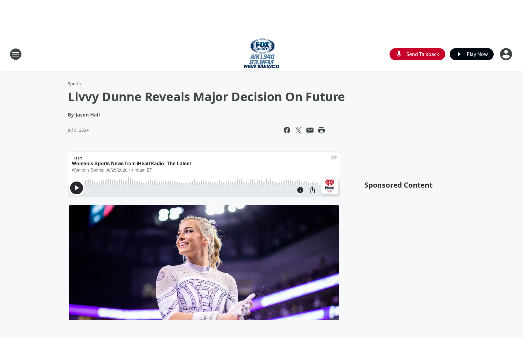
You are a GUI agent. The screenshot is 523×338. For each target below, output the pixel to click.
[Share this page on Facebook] (287, 130)
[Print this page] (321, 130)
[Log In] (506, 54)
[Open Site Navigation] (16, 54)
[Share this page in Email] (310, 130)
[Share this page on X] (298, 130)
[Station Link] (261, 54)
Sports (74, 84)
